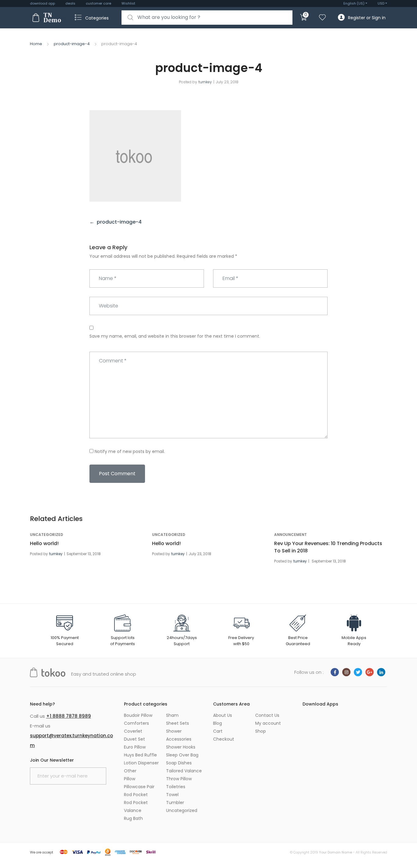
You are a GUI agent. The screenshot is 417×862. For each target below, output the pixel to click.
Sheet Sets (177, 723)
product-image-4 (72, 44)
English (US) (353, 3)
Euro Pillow (135, 747)
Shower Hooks (180, 747)
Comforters (136, 723)
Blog (217, 723)
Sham (172, 715)
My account (268, 723)
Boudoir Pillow (138, 715)
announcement (290, 534)
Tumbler (175, 802)
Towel (172, 795)
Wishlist (128, 3)
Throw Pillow (179, 779)
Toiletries (175, 787)
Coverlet (133, 731)
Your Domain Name (335, 852)
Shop (260, 731)
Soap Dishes (179, 763)
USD (381, 3)
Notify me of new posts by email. (130, 451)
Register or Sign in (367, 18)
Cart (218, 731)
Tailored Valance (184, 771)
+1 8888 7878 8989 (68, 716)
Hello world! (44, 543)
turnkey (205, 81)
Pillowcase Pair (139, 787)
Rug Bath (133, 818)
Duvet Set (134, 739)
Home (36, 44)
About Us (222, 715)
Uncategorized (46, 534)
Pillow (129, 779)
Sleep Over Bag (182, 755)
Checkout (223, 739)
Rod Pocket (136, 795)
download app (42, 3)
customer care (98, 3)
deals (70, 3)
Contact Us (267, 715)
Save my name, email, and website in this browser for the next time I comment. (174, 336)
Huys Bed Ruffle (140, 755)
